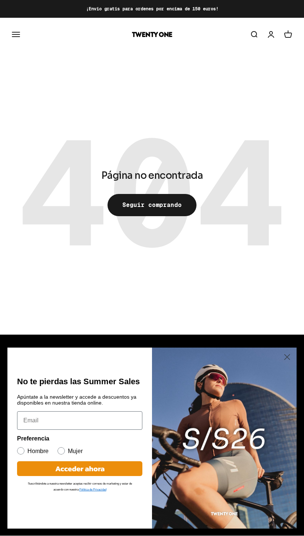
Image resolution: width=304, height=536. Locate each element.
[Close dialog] (287, 357)
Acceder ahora (80, 468)
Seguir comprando (152, 205)
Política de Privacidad (92, 489)
